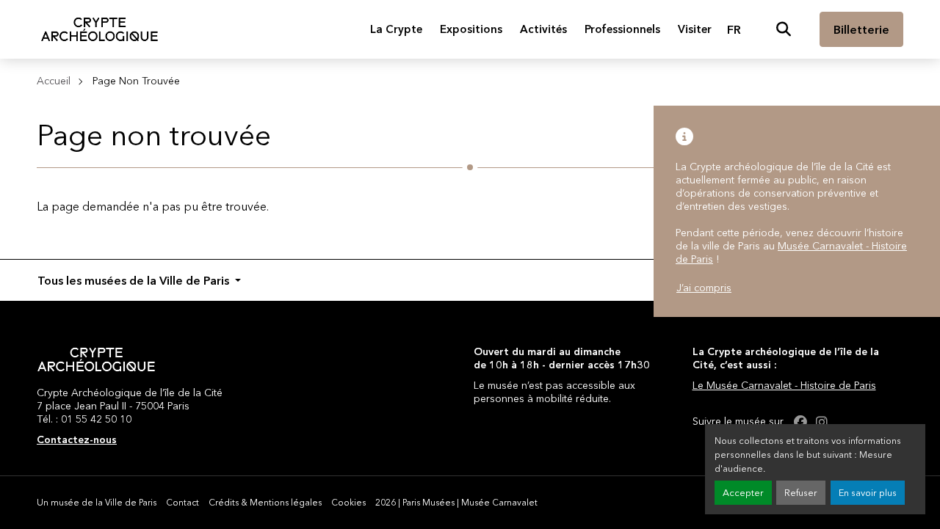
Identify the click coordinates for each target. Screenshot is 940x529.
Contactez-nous (77, 439)
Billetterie (861, 29)
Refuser (800, 492)
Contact (182, 502)
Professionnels (622, 29)
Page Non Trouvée (136, 80)
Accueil (53, 80)
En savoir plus (868, 492)
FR (734, 29)
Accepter (743, 492)
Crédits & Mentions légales (265, 502)
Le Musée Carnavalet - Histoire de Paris (784, 385)
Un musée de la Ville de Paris (96, 502)
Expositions (471, 29)
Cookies (348, 502)
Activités (543, 29)
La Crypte (396, 29)
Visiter (695, 29)
